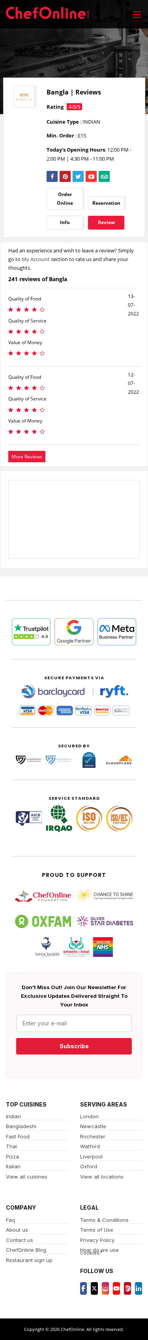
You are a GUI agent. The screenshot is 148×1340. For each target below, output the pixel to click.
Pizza (12, 1156)
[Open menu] (137, 14)
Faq (10, 1220)
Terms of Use (96, 1230)
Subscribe (74, 1046)
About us (17, 1230)
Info (64, 222)
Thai (11, 1146)
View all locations (102, 1176)
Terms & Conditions (104, 1220)
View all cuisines (26, 1176)
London (89, 1116)
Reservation (106, 203)
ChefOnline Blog (26, 1250)
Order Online (65, 198)
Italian (13, 1166)
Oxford (88, 1166)
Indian (13, 1116)
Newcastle (93, 1126)
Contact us (19, 1240)
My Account (36, 259)
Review (106, 222)
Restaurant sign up (29, 1260)
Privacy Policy (97, 1240)
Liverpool (91, 1156)
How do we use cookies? (99, 1251)
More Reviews (26, 456)
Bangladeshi (21, 1126)
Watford (90, 1146)
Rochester (92, 1136)
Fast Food (18, 1136)
